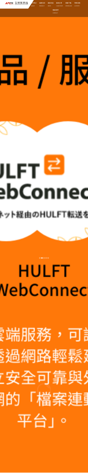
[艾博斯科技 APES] (16, 3)
